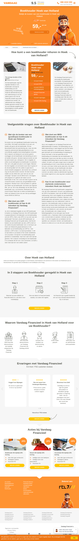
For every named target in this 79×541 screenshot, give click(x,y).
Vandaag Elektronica (47, 518)
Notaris (25, 488)
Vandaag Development (66, 512)
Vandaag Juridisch (28, 519)
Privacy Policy (12, 530)
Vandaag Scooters (46, 516)
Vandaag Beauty (9, 518)
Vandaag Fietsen (27, 518)
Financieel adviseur (28, 481)
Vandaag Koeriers (9, 516)
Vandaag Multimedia (47, 512)
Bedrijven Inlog (11, 534)
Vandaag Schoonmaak (47, 514)
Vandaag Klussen (9, 514)
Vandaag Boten (8, 519)
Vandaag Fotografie (65, 516)
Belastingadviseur (9, 483)
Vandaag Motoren (27, 512)
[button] (2, 389)
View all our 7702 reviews (39, 412)
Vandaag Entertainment (29, 516)
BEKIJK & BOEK (39, 110)
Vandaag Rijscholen (28, 514)
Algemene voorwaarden (12, 528)
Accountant (7, 481)
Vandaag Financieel (47, 519)
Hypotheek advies (27, 483)
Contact (11, 532)
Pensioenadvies (27, 490)
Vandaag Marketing (65, 514)
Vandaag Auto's (9, 512)
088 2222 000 (66, 2)
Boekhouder (8, 488)
